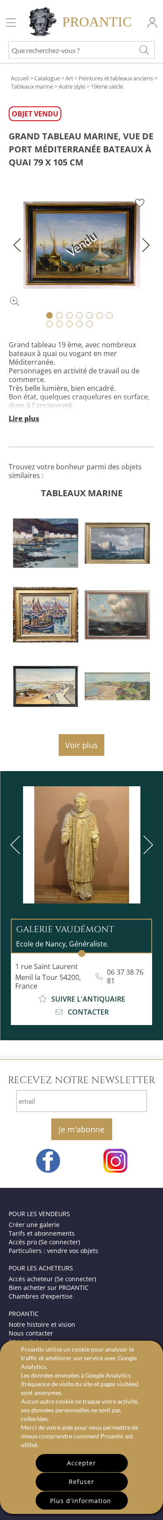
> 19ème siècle (104, 86)
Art (69, 78)
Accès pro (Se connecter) (44, 1242)
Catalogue (47, 78)
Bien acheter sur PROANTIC (49, 1287)
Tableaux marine (32, 86)
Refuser (81, 1481)
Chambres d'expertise (41, 1296)
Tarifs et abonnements (42, 1233)
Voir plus (81, 745)
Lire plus (24, 418)
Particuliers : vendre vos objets (53, 1250)
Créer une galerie (34, 1224)
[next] (146, 845)
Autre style (72, 86)
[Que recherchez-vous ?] (144, 50)
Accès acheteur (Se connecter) (52, 1279)
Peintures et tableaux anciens (116, 78)
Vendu (81, 244)
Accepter (81, 1463)
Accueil (20, 78)
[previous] (17, 845)
